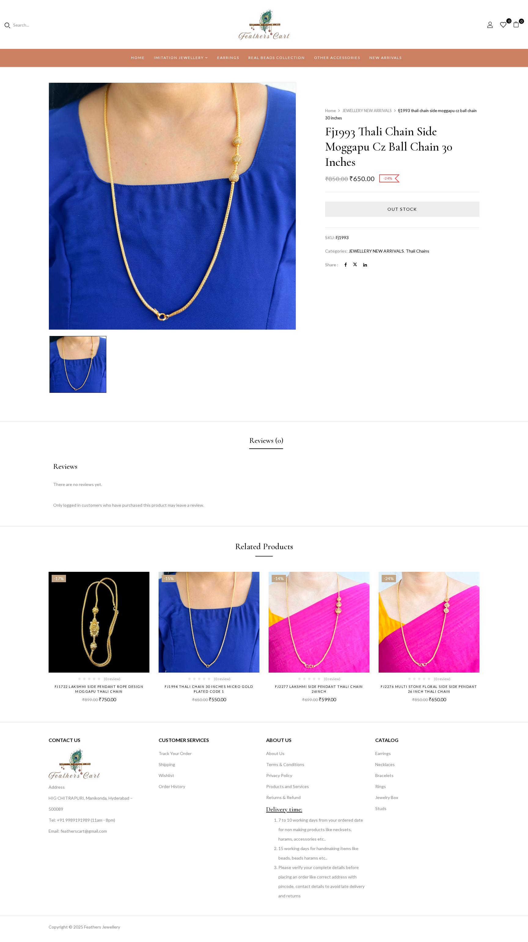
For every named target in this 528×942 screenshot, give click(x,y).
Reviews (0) (266, 440)
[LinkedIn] (365, 264)
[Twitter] (355, 264)
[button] (518, 24)
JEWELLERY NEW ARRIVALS (367, 110)
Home (330, 110)
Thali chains (417, 251)
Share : (331, 264)
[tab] (266, 441)
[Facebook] (345, 264)
